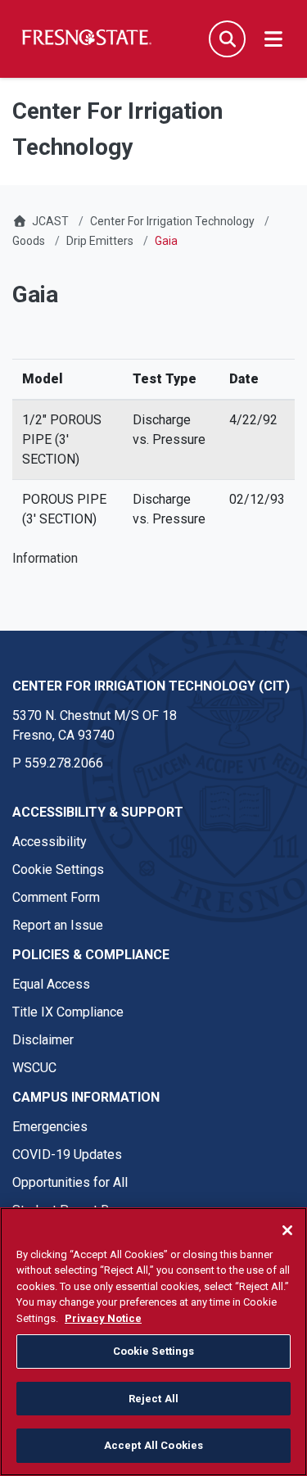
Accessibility (49, 841)
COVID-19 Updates (67, 1154)
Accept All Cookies (153, 1445)
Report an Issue (57, 925)
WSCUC (34, 1067)
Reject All (153, 1398)
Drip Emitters (99, 240)
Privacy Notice (103, 1318)
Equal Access (51, 984)
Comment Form (56, 897)
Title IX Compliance (68, 1012)
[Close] (287, 1230)
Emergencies (50, 1126)
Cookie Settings (58, 869)
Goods (28, 240)
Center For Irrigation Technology (172, 221)
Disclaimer (43, 1040)
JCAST (50, 221)
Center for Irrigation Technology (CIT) (151, 686)
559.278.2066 (64, 763)
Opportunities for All (70, 1182)
